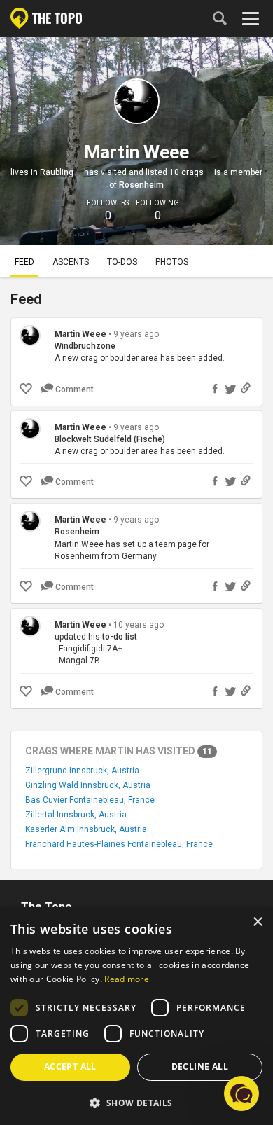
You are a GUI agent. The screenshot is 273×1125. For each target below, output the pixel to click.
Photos (171, 262)
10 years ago (138, 625)
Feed (24, 262)
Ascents (70, 262)
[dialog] (136, 1016)
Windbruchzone (85, 346)
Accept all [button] (70, 1066)
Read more (126, 979)
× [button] (257, 922)
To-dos (122, 262)
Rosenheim (141, 185)
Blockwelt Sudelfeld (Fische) (110, 439)
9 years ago (136, 334)
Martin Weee (80, 334)
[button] (136, 1102)
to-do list (119, 637)
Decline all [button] (200, 1066)
